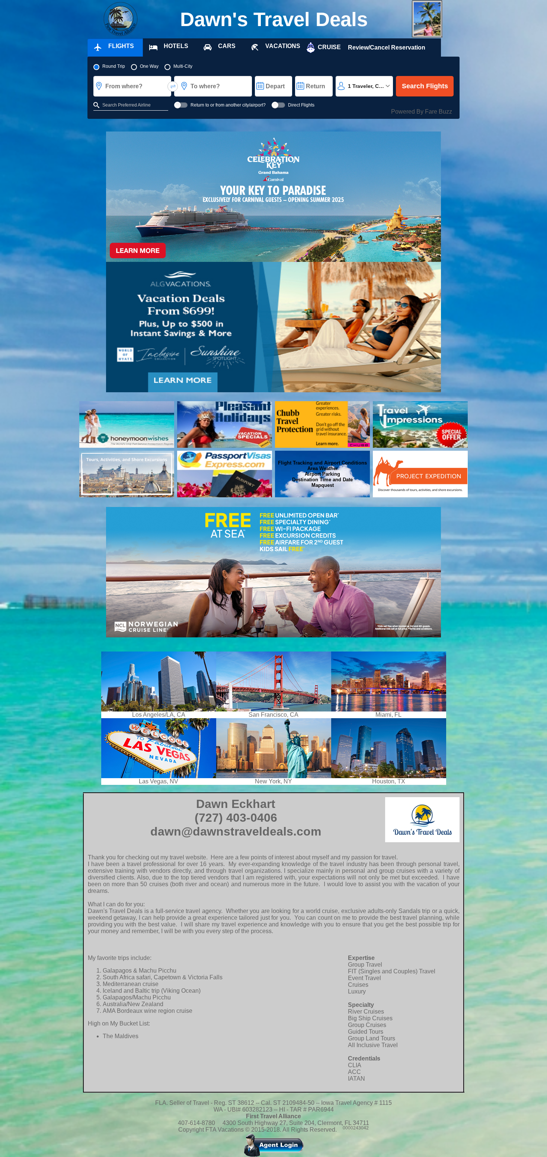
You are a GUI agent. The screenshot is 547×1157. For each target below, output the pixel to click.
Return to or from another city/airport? (228, 105)
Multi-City (182, 66)
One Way (149, 66)
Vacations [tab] (282, 46)
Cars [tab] (227, 46)
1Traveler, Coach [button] (369, 86)
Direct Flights (301, 105)
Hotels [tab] (176, 46)
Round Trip (113, 66)
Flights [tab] (121, 46)
